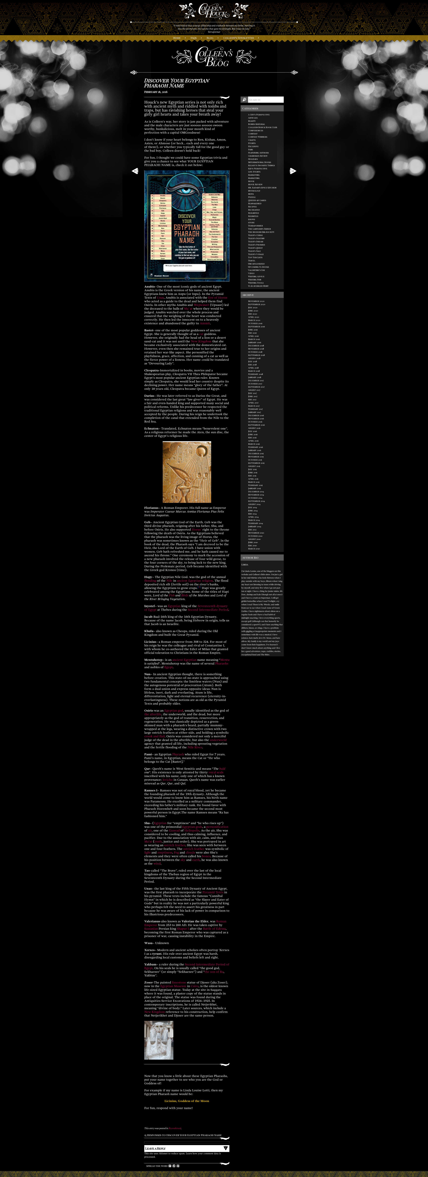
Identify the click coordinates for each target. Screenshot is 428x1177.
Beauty (252, 121)
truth (158, 841)
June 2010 (253, 542)
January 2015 (254, 488)
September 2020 (256, 304)
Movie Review (255, 184)
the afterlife (152, 714)
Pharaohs (221, 663)
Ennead (174, 830)
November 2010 (256, 532)
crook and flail (154, 736)
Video (251, 273)
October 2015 (255, 459)
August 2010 (254, 539)
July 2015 (252, 469)
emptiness (164, 852)
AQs (194, 37)
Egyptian (174, 606)
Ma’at (148, 841)
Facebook (170, 1166)
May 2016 (252, 437)
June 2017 (252, 396)
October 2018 (255, 352)
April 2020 (253, 317)
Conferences (255, 130)
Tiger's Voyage (256, 254)
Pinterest (178, 1166)
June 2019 (253, 329)
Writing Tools (256, 282)
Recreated (254, 209)
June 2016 (253, 434)
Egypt (168, 667)
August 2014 (254, 504)
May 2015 (252, 475)
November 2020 (256, 301)
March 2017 (254, 405)
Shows (251, 219)
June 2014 (253, 510)
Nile (169, 580)
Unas (160, 297)
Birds (184, 595)
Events (252, 143)
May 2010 (252, 545)
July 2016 (252, 431)
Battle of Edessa (214, 929)
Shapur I (183, 929)
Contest (252, 133)
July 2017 (252, 393)
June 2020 (253, 310)
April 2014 (253, 517)
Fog (176, 852)
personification (217, 827)
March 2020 (254, 320)
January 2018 (254, 377)
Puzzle (252, 197)
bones (206, 856)
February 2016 (255, 447)
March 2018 (254, 371)
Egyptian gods (192, 827)
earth (196, 860)
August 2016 (254, 428)
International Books (259, 162)
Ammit (205, 323)
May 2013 (252, 529)
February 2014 (255, 523)
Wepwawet (201, 305)
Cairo (195, 986)
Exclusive (253, 146)
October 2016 (255, 421)
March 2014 (254, 520)
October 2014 (255, 497)
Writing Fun (254, 279)
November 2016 (256, 418)
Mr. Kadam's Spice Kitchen (262, 187)
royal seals (216, 772)
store (251, 222)
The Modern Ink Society (261, 232)
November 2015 (256, 456)
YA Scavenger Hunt (258, 286)
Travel (251, 260)
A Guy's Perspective (259, 114)
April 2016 (253, 440)
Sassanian (151, 929)
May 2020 (252, 313)
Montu (224, 660)
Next (293, 171)
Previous (135, 171)
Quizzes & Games (257, 200)
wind (157, 863)
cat (201, 334)
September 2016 (256, 425)
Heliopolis (191, 830)
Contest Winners (257, 136)
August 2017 (254, 390)
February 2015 (255, 485)
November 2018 (256, 348)
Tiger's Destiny (256, 238)
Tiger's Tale (254, 251)
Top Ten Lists (255, 257)
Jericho (168, 780)
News (251, 194)
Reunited (253, 216)
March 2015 (253, 482)
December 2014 (256, 491)
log (210, 37)
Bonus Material (256, 124)
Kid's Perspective (257, 168)
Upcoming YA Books (258, 267)
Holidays (253, 159)
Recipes (252, 206)
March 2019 (254, 339)
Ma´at (188, 308)
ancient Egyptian (184, 660)
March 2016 (254, 444)
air (150, 830)
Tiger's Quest (255, 247)
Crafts (252, 140)
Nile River (195, 747)
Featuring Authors (258, 152)
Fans (250, 149)
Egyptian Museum (173, 986)
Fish (172, 595)
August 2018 (254, 358)
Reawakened (175, 1128)
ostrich (169, 845)
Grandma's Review (258, 155)
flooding (150, 580)
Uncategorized (256, 263)
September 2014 (256, 501)
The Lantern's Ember (259, 228)
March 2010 (254, 548)
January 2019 (254, 342)
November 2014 (256, 494)
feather (180, 845)
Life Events (254, 171)
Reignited (253, 213)
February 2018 (255, 374)
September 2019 (256, 326)
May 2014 (252, 513)
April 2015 (253, 478)
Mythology (254, 190)
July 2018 (252, 361)
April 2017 (253, 402)
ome (177, 37)
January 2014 (254, 526)
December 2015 (256, 453)
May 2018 (252, 364)
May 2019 (252, 332)
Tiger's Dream (255, 241)
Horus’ (197, 529)
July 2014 (252, 507)
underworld (218, 740)
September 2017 (256, 386)
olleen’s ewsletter (238, 37)
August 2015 (254, 466)
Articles (253, 117)
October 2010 (255, 536)
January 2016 (254, 450)
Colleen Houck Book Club (262, 127)
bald (222, 769)
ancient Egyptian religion (195, 580)
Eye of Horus (217, 297)
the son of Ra (214, 972)
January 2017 (254, 412)
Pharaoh (178, 754)
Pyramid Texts (212, 892)
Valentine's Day (256, 270)
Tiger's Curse (255, 235)
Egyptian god (173, 710)
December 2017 (256, 380)
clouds (190, 852)
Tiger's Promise (256, 244)
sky (183, 860)
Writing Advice (256, 276)
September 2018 (256, 355)
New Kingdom (201, 341)
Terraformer (255, 225)
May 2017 (252, 399)
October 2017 (255, 383)
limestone (179, 982)
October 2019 (255, 323)
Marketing (254, 175)
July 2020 (252, 307)
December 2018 (256, 345)
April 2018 (253, 367)
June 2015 (252, 472)
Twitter (174, 1166)
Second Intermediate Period (208, 610)
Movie (251, 181)
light (147, 852)
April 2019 (253, 336)
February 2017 (255, 409)
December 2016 (256, 415)
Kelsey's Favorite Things (261, 165)
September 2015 (256, 463)
